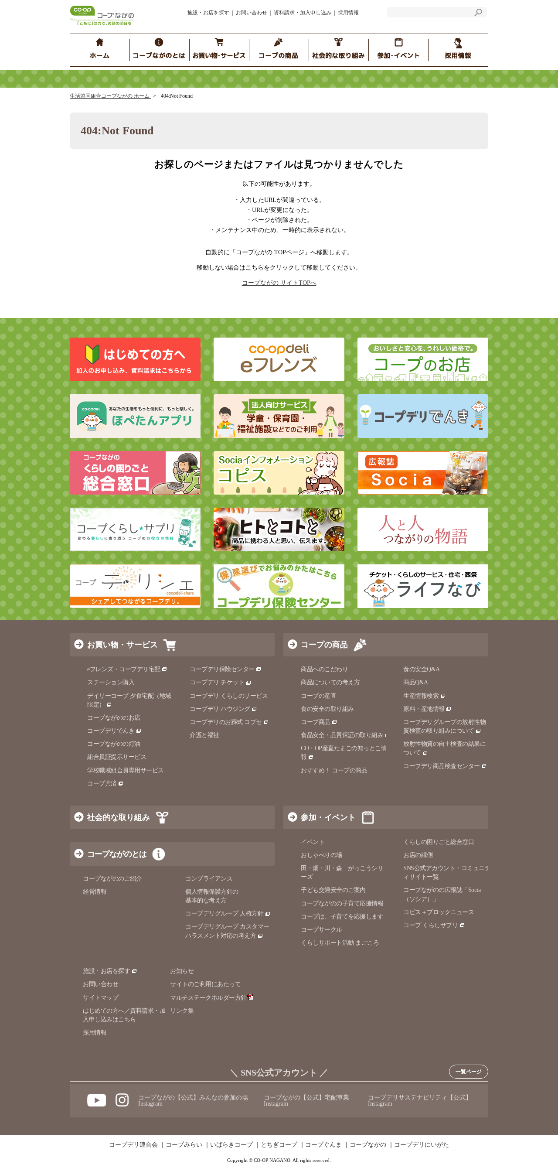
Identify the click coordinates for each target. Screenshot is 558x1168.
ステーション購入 (110, 682)
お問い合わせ (251, 13)
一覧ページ (469, 1072)
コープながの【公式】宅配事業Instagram (306, 1100)
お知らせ (182, 971)
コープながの (368, 1145)
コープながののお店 (113, 717)
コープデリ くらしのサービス (229, 696)
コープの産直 (318, 696)
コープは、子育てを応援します (342, 916)
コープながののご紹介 (112, 878)
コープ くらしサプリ (430, 925)
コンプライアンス (208, 878)
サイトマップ (100, 997)
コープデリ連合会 (133, 1145)
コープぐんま (323, 1145)
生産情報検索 (421, 696)
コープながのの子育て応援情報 (342, 903)
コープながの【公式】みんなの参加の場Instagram (193, 1100)
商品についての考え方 (330, 682)
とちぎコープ (279, 1145)
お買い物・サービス (122, 644)
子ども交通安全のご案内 (333, 890)
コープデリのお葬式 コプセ (226, 722)
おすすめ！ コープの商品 (334, 770)
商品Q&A (415, 682)
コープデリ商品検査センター (441, 766)
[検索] (478, 14)
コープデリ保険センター (222, 669)
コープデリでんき (110, 730)
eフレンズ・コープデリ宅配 (123, 669)
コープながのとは (116, 854)
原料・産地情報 (424, 709)
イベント (312, 842)
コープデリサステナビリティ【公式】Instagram (420, 1100)
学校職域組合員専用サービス (125, 770)
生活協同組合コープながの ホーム (110, 96)
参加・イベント (328, 817)
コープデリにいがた (421, 1145)
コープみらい (184, 1145)
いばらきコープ (231, 1145)
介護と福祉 (204, 735)
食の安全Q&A (421, 669)
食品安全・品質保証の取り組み (342, 735)
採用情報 (348, 13)
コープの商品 (324, 644)
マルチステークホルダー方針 (208, 997)
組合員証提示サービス (116, 757)
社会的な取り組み (118, 817)
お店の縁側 (418, 855)
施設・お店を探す (208, 13)
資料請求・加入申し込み (302, 13)
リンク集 (182, 1010)
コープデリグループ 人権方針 (224, 913)
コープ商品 (315, 722)
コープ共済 (102, 783)
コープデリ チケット (217, 682)
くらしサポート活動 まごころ (340, 942)
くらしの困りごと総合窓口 (438, 842)
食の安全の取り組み (327, 709)
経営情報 (94, 891)
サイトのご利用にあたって (205, 984)
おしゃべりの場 (321, 855)
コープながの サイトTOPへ (279, 283)
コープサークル (321, 929)
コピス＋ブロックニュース (438, 912)
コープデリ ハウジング (220, 709)
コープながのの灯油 (113, 744)
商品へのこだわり (324, 669)
